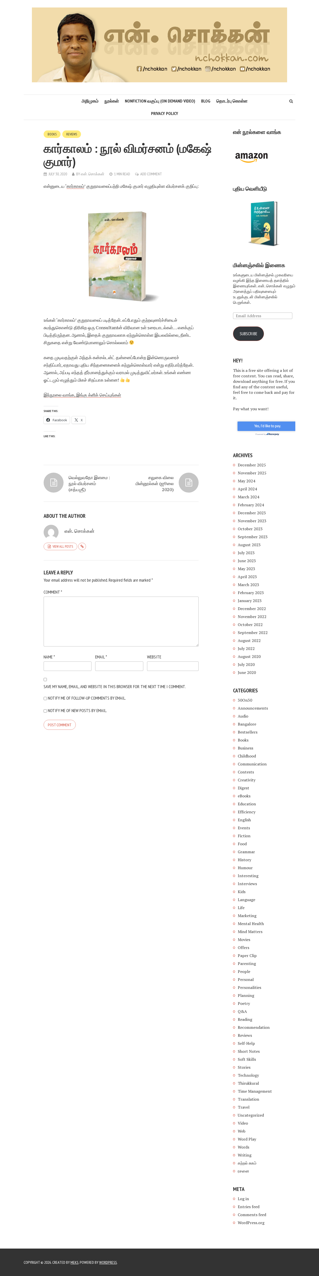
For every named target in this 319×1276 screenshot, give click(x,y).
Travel (243, 1107)
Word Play (247, 1139)
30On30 (245, 700)
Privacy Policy (164, 113)
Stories (244, 1067)
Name (49, 657)
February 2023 (251, 592)
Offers (243, 947)
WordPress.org (251, 1222)
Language (246, 899)
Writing (244, 1155)
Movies (244, 939)
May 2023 (246, 568)
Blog (205, 101)
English (244, 820)
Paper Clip (247, 955)
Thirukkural (248, 1083)
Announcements (253, 708)
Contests (246, 772)
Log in (243, 1198)
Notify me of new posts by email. (77, 710)
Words (243, 1147)
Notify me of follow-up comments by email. (87, 698)
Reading (245, 1019)
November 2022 (252, 616)
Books (52, 134)
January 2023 (250, 600)
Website (154, 657)
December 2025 (252, 465)
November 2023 (252, 521)
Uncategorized (251, 1115)
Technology (248, 1075)
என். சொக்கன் (92, 173)
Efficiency (246, 812)
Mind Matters (250, 931)
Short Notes (249, 1051)
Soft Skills (247, 1059)
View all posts (63, 546)
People (244, 971)
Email (101, 657)
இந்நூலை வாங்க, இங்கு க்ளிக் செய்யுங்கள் (82, 395)
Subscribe (248, 333)
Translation (248, 1099)
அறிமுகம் (89, 101)
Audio (243, 716)
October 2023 (250, 529)
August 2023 (249, 544)
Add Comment (151, 173)
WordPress (108, 1262)
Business (245, 748)
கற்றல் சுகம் (247, 1163)
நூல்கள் (111, 101)
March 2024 (248, 497)
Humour (245, 867)
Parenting (247, 963)
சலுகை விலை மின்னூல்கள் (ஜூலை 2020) (155, 483)
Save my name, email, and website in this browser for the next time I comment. (115, 686)
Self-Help (246, 1043)
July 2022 (246, 648)
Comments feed (252, 1214)
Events (244, 828)
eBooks (244, 796)
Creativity (246, 780)
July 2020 (246, 664)
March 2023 (248, 584)
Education (247, 804)
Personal (246, 979)
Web (241, 1131)
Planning (246, 995)
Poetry (244, 1003)
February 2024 (251, 505)
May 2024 (246, 481)
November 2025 (252, 473)
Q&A (242, 1011)
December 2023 (252, 513)
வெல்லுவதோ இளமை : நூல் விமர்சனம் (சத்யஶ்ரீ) (89, 483)
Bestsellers (247, 732)
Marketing (247, 915)
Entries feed (248, 1206)
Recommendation (254, 1027)
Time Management (255, 1091)
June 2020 (247, 672)
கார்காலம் (75, 186)
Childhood (247, 756)
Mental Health (251, 923)
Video (243, 1123)
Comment (53, 592)
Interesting (248, 875)
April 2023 (247, 576)
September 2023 (253, 536)
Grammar (246, 851)
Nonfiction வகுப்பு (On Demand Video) (160, 101)
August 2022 (249, 640)
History (244, 859)
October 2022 (250, 624)
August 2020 (249, 656)
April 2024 (247, 489)
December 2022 (252, 608)
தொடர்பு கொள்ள (231, 101)
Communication (252, 764)
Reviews (71, 134)
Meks (75, 1262)
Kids (241, 891)
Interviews (247, 883)
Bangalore (247, 724)
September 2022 (253, 632)
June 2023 (247, 560)
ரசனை (243, 1171)
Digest (243, 788)
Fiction (244, 836)
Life (241, 907)
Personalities (249, 987)
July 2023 (246, 552)
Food (242, 844)
